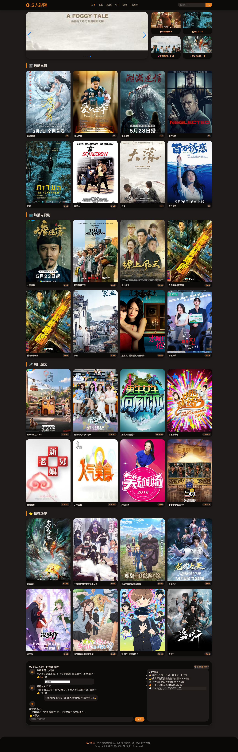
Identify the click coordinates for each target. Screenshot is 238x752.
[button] (83, 56)
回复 (45, 676)
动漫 (124, 4)
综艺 (117, 4)
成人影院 (38, 5)
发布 (139, 719)
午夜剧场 (134, 4)
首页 (93, 4)
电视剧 (109, 4)
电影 (100, 4)
